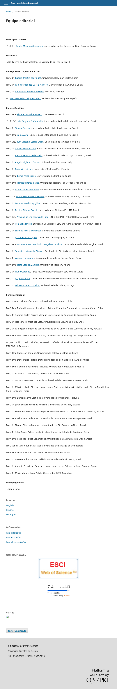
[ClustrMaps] (7, 617)
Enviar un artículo (17, 630)
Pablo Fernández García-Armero (31, 84)
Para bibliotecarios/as (16, 542)
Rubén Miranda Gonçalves (29, 46)
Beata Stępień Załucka (27, 264)
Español (10, 509)
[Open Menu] (6, 3)
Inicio (8, 11)
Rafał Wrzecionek (24, 169)
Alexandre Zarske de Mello (28, 155)
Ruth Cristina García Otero (29, 141)
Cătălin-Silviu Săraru (25, 148)
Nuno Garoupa (22, 271)
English (10, 505)
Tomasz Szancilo (23, 223)
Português (11, 514)
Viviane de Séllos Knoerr (29, 114)
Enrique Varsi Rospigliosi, (28, 203)
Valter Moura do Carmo (27, 189)
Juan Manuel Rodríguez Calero (25, 98)
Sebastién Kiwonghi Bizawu (29, 251)
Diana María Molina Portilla (30, 196)
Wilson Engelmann (24, 258)
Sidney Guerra (22, 128)
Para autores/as (13, 537)
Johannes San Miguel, (26, 237)
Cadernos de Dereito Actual (24, 3)
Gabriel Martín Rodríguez (28, 77)
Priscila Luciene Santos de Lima (32, 216)
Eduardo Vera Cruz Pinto (27, 285)
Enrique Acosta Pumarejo (28, 230)
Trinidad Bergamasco (28, 182)
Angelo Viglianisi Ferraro (27, 162)
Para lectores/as (13, 532)
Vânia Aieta (22, 134)
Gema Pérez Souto (26, 175)
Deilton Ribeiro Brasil (26, 210)
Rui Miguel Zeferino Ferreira (29, 91)
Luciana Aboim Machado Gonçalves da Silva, (39, 244)
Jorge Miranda (22, 278)
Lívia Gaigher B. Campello (30, 121)
